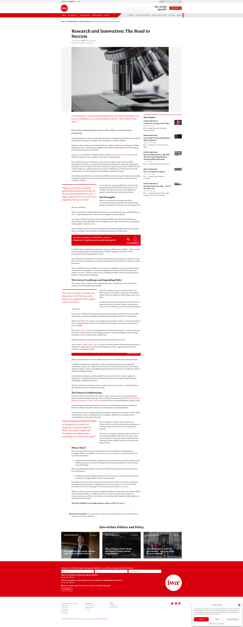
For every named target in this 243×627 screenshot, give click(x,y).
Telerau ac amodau (101, 619)
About (131, 15)
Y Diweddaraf (85, 15)
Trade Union (153, 195)
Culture (171, 15)
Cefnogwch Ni (175, 8)
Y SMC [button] (63, 15)
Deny (217, 619)
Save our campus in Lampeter (154, 172)
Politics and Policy (143, 15)
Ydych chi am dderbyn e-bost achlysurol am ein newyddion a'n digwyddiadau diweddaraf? (91, 580)
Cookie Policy (212, 623)
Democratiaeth (89, 605)
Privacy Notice (220, 623)
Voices (179, 15)
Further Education (159, 193)
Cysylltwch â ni (113, 607)
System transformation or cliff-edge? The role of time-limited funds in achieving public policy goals (157, 157)
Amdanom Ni (113, 605)
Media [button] (107, 15)
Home (63, 21)
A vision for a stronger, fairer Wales (156, 123)
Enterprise (74, 43)
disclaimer (120, 503)
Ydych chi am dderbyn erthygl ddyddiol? (79, 575)
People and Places (159, 15)
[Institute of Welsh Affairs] (64, 8)
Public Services (158, 164)
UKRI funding (85, 321)
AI (149, 145)
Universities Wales (149, 130)
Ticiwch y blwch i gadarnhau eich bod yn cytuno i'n (86, 586)
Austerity (151, 193)
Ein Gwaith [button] (72, 15)
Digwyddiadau (97, 15)
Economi (87, 609)
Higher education (154, 128)
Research (82, 43)
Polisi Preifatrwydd (103, 586)
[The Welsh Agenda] (160, 8)
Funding (151, 164)
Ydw (72, 577)
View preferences (232, 619)
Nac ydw (66, 577)
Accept (201, 619)
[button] (239, 605)
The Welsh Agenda (72, 21)
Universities (90, 43)
